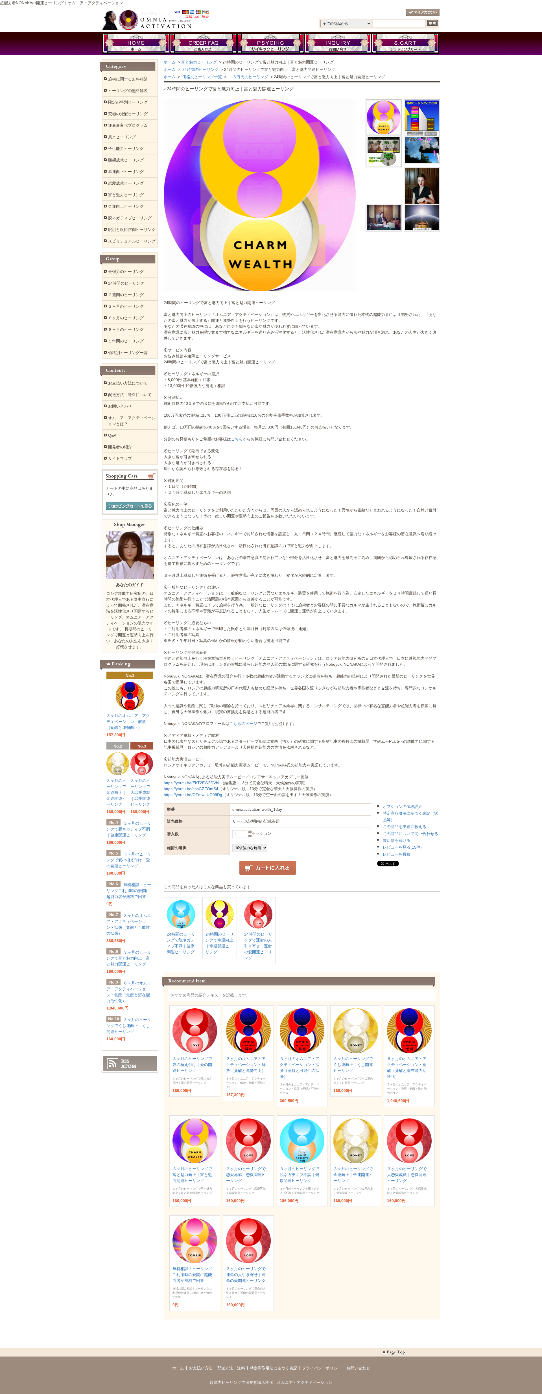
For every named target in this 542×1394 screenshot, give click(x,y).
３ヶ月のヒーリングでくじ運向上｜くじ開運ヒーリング (353, 1064)
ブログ (270, 44)
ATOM (128, 1066)
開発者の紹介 (120, 447)
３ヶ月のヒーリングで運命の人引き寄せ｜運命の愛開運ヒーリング (246, 1274)
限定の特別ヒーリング (128, 102)
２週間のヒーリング (126, 294)
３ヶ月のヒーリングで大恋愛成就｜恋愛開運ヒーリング (407, 1174)
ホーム (135, 44)
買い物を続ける (396, 840)
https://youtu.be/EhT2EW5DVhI (191, 783)
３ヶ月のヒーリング (126, 306)
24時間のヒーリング (199, 69)
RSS (125, 1061)
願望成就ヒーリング (126, 160)
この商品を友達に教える (404, 826)
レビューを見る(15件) (402, 847)
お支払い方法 (201, 1368)
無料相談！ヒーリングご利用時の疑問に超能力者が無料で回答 (192, 1274)
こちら (237, 439)
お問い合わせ (338, 44)
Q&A (112, 435)
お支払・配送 (203, 44)
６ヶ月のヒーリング (126, 318)
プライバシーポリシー (322, 1368)
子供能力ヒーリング (126, 148)
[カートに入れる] (267, 868)
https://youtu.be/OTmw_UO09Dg (193, 794)
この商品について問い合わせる (410, 833)
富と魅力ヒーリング (199, 62)
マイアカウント (423, 12)
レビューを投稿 (396, 854)
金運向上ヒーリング (126, 206)
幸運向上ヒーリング (126, 171)
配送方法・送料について (130, 394)
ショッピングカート (405, 44)
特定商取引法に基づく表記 (273, 1368)
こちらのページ (243, 723)
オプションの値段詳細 (402, 806)
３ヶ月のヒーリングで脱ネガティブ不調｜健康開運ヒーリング (299, 1174)
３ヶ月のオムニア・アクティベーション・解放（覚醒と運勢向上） (246, 1064)
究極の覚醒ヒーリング (128, 114)
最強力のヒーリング (126, 271)
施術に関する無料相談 (128, 79)
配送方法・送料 (231, 1368)
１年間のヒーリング (126, 341)
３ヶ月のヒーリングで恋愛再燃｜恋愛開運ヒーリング (246, 1174)
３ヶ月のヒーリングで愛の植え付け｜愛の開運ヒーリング (192, 1064)
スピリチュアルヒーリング (132, 241)
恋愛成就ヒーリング (126, 183)
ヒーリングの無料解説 (128, 90)
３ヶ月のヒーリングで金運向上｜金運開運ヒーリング (353, 1174)
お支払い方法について (128, 383)
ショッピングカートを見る (130, 506)
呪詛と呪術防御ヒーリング (132, 229)
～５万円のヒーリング (248, 77)
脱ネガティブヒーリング (130, 218)
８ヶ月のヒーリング (126, 329)
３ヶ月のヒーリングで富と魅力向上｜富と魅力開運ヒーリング (192, 1174)
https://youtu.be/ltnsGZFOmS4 (191, 788)
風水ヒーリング (122, 137)
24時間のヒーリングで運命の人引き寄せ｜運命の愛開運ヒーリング (258, 946)
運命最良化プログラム (128, 125)
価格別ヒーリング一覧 (201, 77)
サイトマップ (120, 458)
